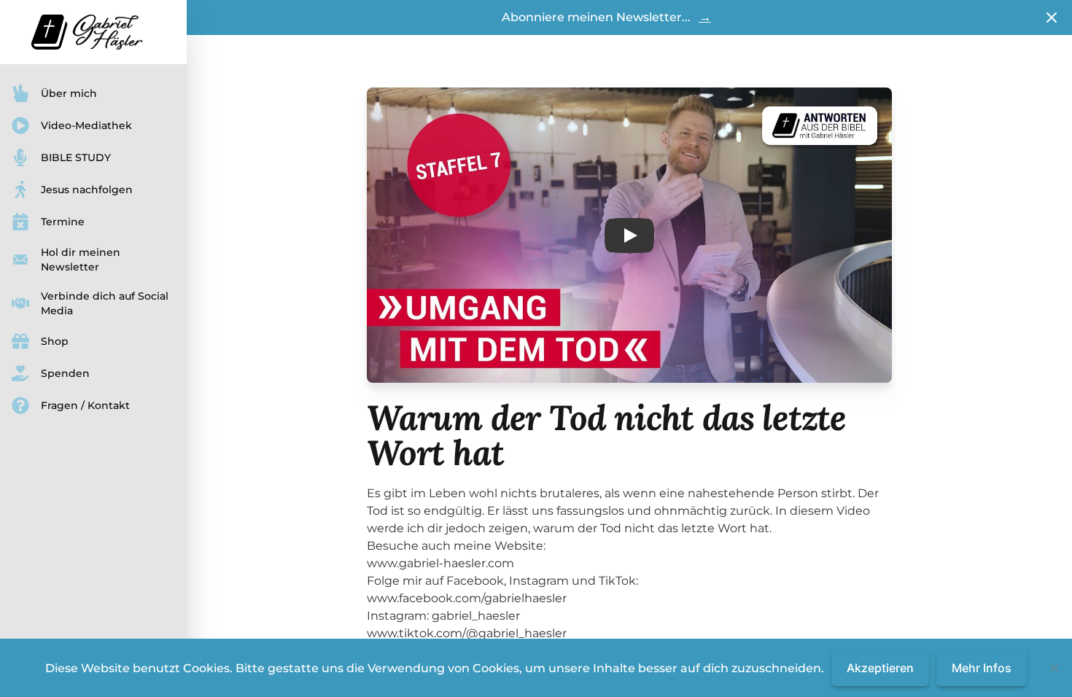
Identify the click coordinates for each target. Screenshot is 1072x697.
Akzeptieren (880, 668)
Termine (63, 221)
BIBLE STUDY (76, 157)
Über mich (69, 93)
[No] (1053, 668)
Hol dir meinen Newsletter (80, 259)
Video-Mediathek (86, 125)
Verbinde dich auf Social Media (104, 303)
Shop (55, 341)
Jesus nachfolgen (87, 189)
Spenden (65, 373)
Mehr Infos (981, 668)
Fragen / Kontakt (85, 405)
